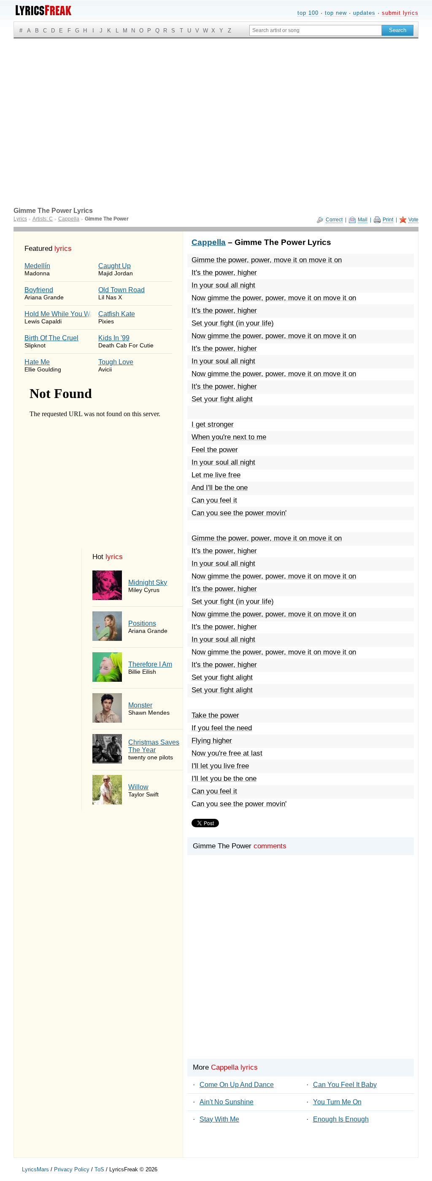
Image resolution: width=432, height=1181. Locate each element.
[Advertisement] (216, 102)
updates (364, 13)
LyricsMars (35, 1169)
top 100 (308, 13)
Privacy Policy (71, 1169)
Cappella (209, 242)
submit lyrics (400, 13)
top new (336, 13)
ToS (99, 1169)
